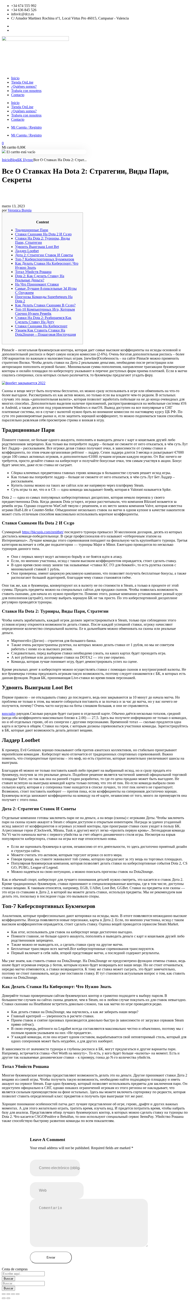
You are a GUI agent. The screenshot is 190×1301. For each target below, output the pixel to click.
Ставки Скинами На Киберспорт (41, 326)
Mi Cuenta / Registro (26, 127)
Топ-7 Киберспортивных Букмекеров (44, 259)
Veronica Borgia (20, 210)
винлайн (9, 714)
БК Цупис (25, 160)
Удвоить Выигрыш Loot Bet (37, 247)
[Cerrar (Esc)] (17, 1294)
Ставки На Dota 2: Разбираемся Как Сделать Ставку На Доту (43, 320)
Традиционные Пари (31, 230)
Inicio (15, 78)
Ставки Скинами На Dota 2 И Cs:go (43, 234)
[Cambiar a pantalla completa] (8, 1294)
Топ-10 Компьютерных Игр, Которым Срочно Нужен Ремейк (45, 311)
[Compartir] (13, 1294)
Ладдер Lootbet (27, 251)
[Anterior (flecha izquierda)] (4, 1298)
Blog (13, 160)
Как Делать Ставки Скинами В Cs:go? (45, 305)
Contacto (17, 95)
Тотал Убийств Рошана (33, 272)
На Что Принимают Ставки (37, 284)
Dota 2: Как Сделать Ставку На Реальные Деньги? (39, 278)
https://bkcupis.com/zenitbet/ (42, 532)
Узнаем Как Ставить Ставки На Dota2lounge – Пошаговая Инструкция (45, 332)
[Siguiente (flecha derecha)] (8, 1298)
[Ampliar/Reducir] (4, 1294)
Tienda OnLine (22, 82)
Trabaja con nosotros (26, 91)
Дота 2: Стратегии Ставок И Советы (44, 255)
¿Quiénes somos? (24, 86)
